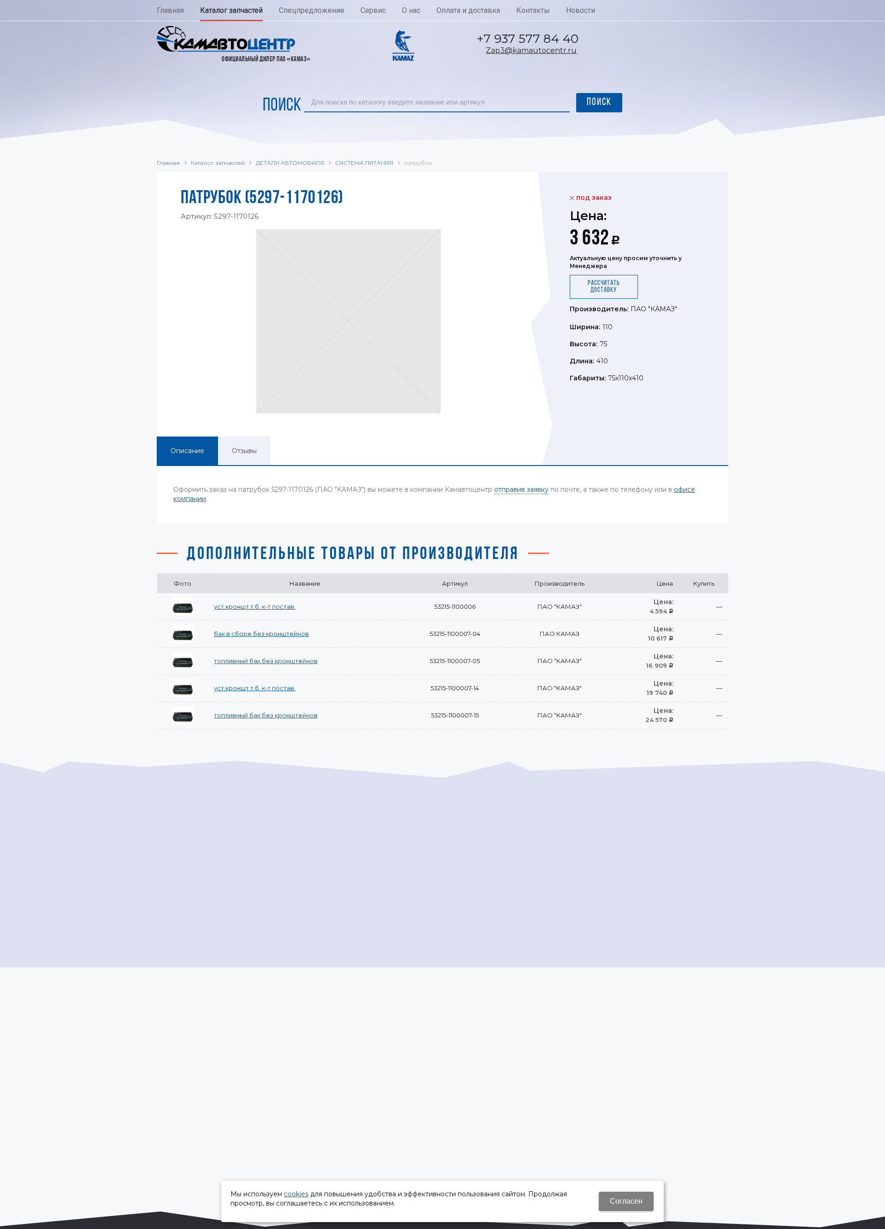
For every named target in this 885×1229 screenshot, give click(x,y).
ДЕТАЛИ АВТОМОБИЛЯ (290, 162)
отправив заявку (521, 489)
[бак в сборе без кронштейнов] (182, 634)
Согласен (626, 1201)
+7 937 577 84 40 (527, 38)
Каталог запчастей (218, 162)
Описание (187, 451)
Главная (168, 162)
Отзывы (244, 451)
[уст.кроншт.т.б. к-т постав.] (182, 606)
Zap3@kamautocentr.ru (531, 50)
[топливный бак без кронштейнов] (182, 661)
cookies (296, 1194)
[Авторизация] (880, 4)
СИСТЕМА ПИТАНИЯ (364, 162)
